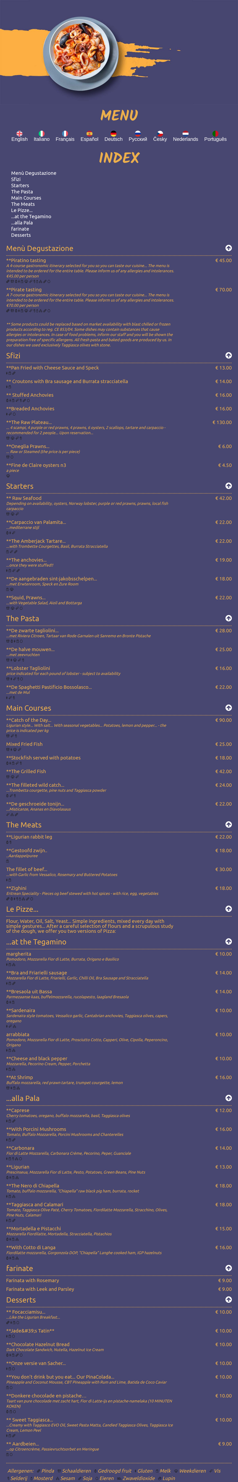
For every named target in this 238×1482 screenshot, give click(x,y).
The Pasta (22, 191)
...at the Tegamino (31, 216)
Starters (20, 185)
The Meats (23, 204)
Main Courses (26, 198)
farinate (20, 229)
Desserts (21, 235)
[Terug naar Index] (228, 248)
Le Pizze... (22, 210)
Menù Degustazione (33, 173)
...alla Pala (22, 222)
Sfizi (16, 179)
